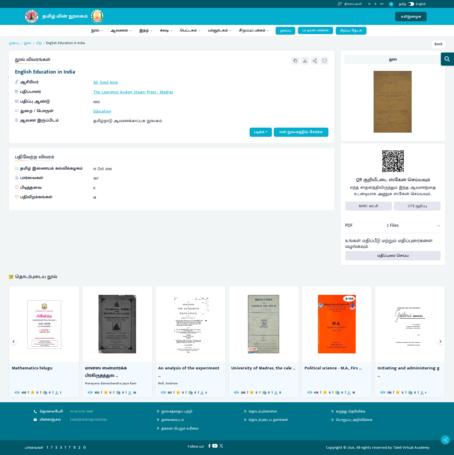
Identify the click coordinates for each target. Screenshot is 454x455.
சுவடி (164, 30)
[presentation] (13, 341)
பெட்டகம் (188, 30)
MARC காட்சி (368, 206)
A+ (382, 4)
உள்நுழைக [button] (411, 16)
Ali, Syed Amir (105, 82)
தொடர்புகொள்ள (263, 411)
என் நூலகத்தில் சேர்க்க (301, 132)
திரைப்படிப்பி (353, 4)
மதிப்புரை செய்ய (393, 255)
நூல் (95, 30)
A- (369, 4)
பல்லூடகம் (218, 30)
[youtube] (215, 445)
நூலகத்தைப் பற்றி (176, 411)
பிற (39, 43)
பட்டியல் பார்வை (315, 30)
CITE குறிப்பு (417, 206)
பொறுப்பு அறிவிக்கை (354, 419)
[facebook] (210, 445)
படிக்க (259, 132)
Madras (166, 92)
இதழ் (144, 30)
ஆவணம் (120, 30)
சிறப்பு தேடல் (351, 30)
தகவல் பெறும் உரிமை (180, 428)
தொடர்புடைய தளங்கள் (268, 419)
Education (102, 111)
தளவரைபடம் (172, 419)
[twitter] (222, 445)
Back (438, 44)
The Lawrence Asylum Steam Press (124, 92)
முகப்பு (285, 30)
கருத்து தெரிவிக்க (350, 411)
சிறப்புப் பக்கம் (252, 30)
